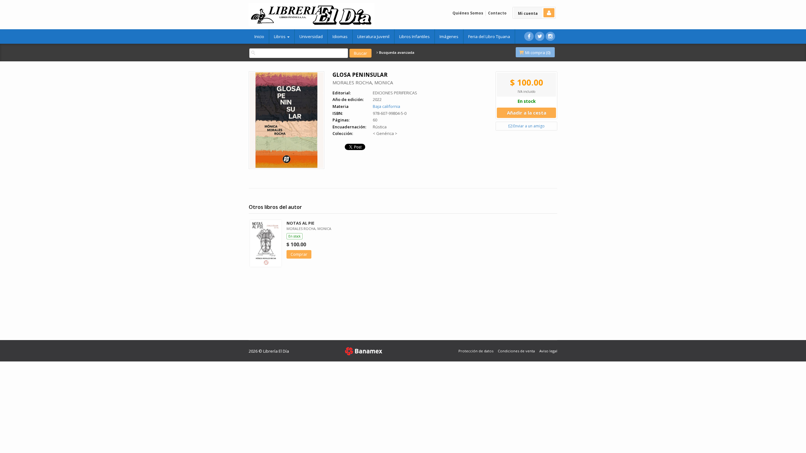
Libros (280, 36)
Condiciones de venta (516, 351)
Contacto (497, 13)
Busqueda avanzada (396, 52)
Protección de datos (475, 351)
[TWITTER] (539, 36)
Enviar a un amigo (528, 126)
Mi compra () (537, 52)
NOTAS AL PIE (300, 223)
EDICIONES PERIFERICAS (395, 93)
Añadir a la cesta (526, 112)
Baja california (386, 106)
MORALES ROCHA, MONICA (362, 82)
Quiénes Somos (467, 13)
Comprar (299, 254)
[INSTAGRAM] (550, 36)
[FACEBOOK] (529, 36)
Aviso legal (548, 351)
